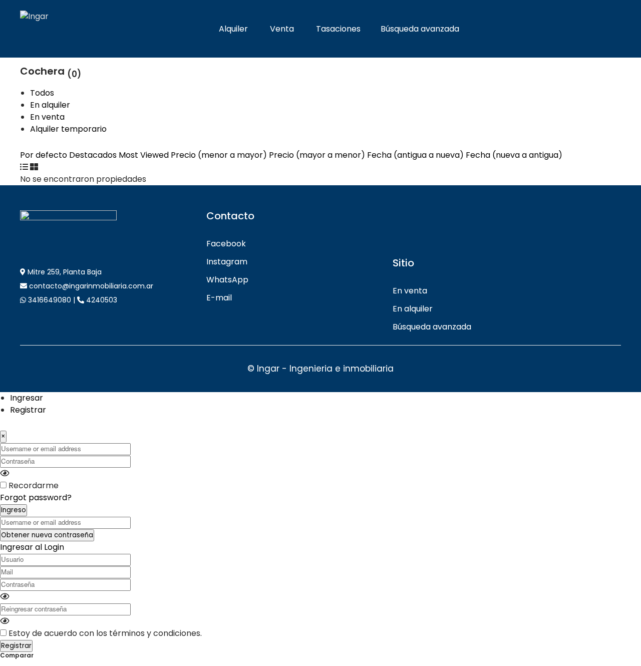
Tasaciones (338, 29)
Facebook (226, 243)
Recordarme (34, 485)
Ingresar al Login (32, 547)
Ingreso (13, 510)
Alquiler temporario (68, 129)
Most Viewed (144, 155)
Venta (282, 29)
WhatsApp (227, 279)
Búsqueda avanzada (420, 29)
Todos (42, 93)
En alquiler (50, 105)
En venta (47, 117)
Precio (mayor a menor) (317, 155)
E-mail (219, 297)
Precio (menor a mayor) (219, 155)
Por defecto (43, 155)
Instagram (226, 261)
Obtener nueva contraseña (47, 535)
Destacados (93, 155)
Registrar (28, 410)
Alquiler (233, 29)
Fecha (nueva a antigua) (514, 155)
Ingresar (26, 398)
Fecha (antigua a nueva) (416, 155)
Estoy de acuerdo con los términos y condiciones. (105, 633)
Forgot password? (36, 497)
